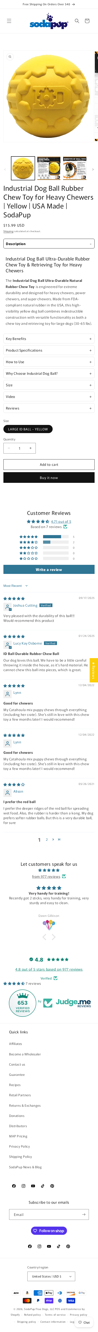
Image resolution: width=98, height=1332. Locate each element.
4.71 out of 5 (61, 521)
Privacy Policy (19, 1146)
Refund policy (32, 1314)
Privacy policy (78, 1314)
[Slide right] (93, 169)
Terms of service (55, 1314)
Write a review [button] (49, 569)
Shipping (8, 231)
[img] (14, 598)
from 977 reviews (46, 876)
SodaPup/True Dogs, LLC (39, 1309)
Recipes (15, 1084)
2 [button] (47, 839)
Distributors (18, 1126)
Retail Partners (20, 1095)
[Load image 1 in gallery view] (23, 168)
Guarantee (17, 1074)
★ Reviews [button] (93, 670)
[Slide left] (5, 169)
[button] (9, 21)
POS (57, 1309)
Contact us (17, 1064)
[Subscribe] (84, 1214)
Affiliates (15, 1043)
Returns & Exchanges (25, 1105)
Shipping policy (26, 1321)
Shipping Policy (20, 1156)
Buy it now (49, 477)
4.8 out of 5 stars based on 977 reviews (49, 969)
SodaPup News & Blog (25, 1167)
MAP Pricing (18, 1136)
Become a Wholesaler (25, 1054)
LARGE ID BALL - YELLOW (28, 429)
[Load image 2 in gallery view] (49, 168)
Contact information (53, 1321)
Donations (16, 1115)
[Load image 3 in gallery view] (75, 168)
